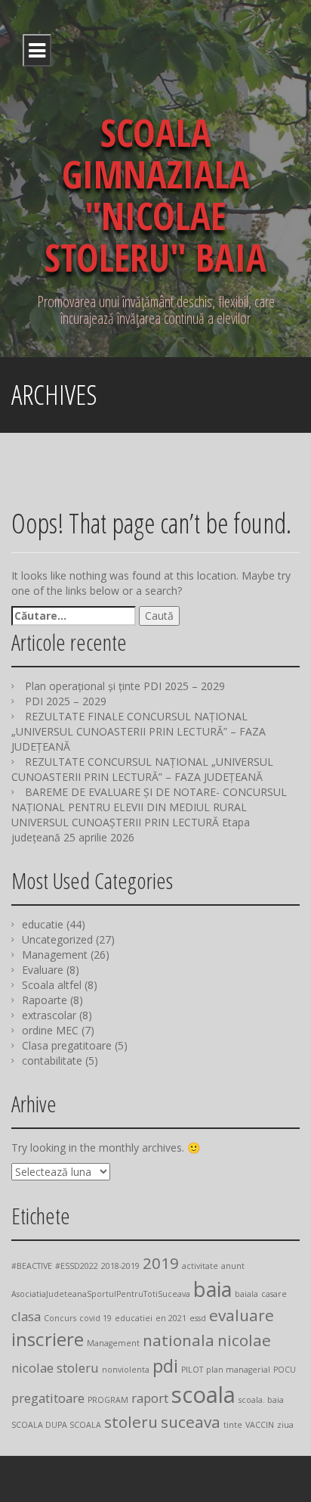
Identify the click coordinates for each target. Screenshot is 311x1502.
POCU (284, 1369)
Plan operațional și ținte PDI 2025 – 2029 (125, 686)
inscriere (47, 1338)
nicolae (244, 1340)
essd (197, 1318)
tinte (232, 1425)
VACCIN (259, 1425)
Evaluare (42, 969)
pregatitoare (48, 1398)
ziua (285, 1425)
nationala (178, 1340)
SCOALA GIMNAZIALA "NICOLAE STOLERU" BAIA (155, 195)
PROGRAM (108, 1400)
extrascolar (49, 1015)
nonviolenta (125, 1369)
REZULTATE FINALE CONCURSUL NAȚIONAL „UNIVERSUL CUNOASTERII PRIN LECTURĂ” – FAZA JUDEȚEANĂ (138, 731)
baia (212, 1289)
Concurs (60, 1318)
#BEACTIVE (31, 1266)
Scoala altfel (52, 985)
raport (149, 1398)
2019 (161, 1262)
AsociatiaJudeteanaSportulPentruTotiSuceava (100, 1294)
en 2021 (171, 1318)
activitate (200, 1266)
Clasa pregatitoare (67, 1045)
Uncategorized (57, 939)
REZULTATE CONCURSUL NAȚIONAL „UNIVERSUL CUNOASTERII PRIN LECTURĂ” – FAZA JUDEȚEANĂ (142, 769)
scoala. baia (261, 1400)
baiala (246, 1294)
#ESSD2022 (76, 1266)
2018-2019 (120, 1266)
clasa (26, 1316)
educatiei (133, 1318)
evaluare (241, 1315)
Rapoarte (44, 1000)
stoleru (131, 1421)
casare (274, 1294)
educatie (42, 924)
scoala (203, 1394)
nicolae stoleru (55, 1367)
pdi (165, 1365)
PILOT (192, 1369)
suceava (190, 1421)
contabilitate (52, 1060)
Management (55, 954)
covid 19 (95, 1318)
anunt (233, 1266)
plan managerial (238, 1369)
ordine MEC (50, 1030)
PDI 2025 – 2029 (65, 701)
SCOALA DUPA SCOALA (56, 1425)
